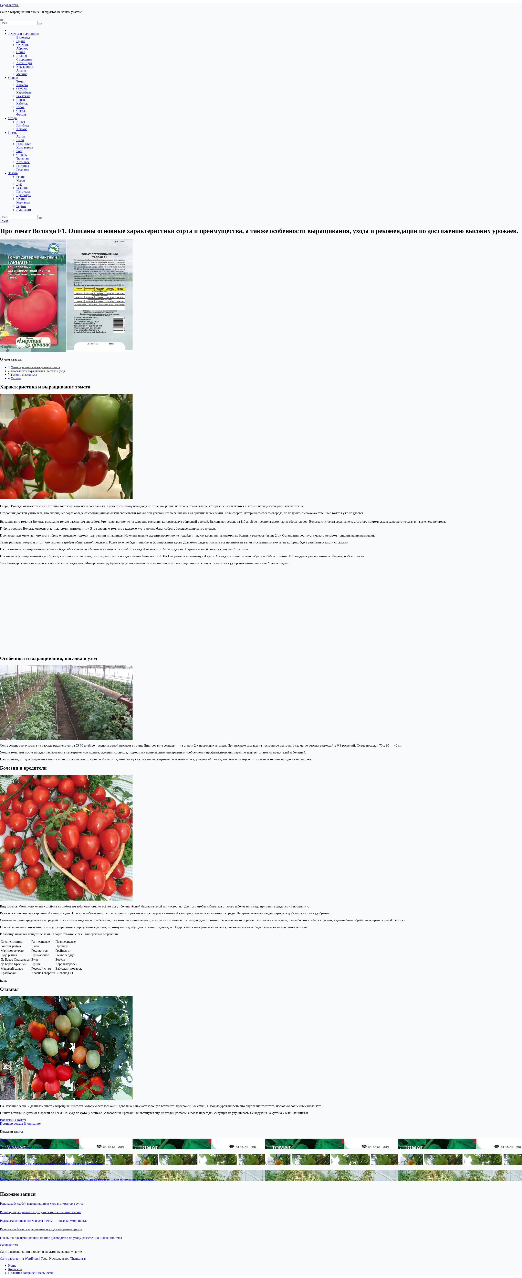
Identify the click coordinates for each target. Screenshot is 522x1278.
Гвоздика (22, 165)
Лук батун (23, 195)
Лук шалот (23, 209)
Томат (20, 81)
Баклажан (23, 96)
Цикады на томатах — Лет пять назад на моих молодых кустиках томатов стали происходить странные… (78, 1179)
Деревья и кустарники (23, 33)
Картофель (23, 92)
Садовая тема (9, 5)
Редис (20, 176)
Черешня (22, 44)
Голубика (22, 125)
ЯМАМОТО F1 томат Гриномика (25, 1147)
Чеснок (21, 198)
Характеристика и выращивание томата (35, 367)
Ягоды (12, 118)
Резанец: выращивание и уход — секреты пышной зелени (40, 1212)
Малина (21, 74)
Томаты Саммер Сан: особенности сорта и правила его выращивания (52, 1163)
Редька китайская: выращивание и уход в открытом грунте (41, 1229)
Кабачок (22, 103)
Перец (20, 99)
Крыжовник (24, 66)
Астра (20, 136)
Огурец (21, 88)
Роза (19, 151)
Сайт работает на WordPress (19, 1258)
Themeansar (78, 1258)
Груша (20, 41)
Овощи (13, 77)
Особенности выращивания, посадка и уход (38, 371)
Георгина (22, 169)
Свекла (21, 110)
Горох (20, 107)
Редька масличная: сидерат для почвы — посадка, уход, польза (43, 1220)
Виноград (23, 37)
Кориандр (23, 202)
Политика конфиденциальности (30, 1273)
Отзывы (16, 378)
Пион (20, 140)
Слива (20, 52)
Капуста (22, 85)
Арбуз (20, 121)
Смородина (24, 59)
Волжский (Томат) (13, 1120)
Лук (19, 184)
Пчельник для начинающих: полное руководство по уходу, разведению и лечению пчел (61, 1238)
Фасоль (21, 114)
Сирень (21, 154)
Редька (21, 206)
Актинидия (24, 63)
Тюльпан (22, 158)
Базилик (22, 187)
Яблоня (21, 55)
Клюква (21, 129)
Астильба (23, 162)
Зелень (13, 173)
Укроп (20, 180)
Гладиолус (23, 143)
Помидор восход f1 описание (20, 1123)
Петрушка (23, 191)
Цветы (12, 132)
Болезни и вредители (24, 374)
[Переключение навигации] (1, 20)
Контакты (15, 1269)
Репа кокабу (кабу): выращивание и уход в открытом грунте (41, 1203)
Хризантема (24, 147)
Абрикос (22, 48)
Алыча (21, 70)
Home (12, 1265)
